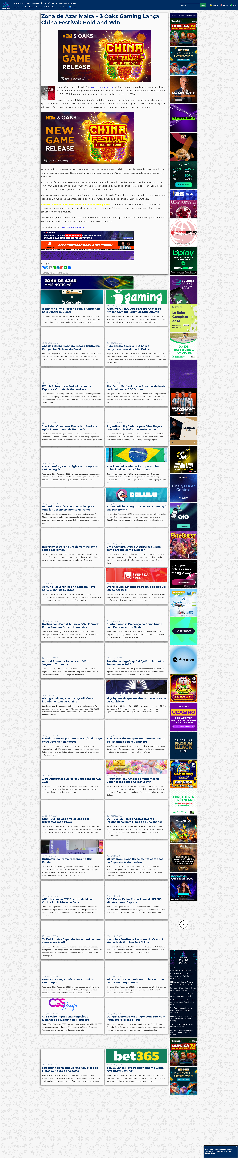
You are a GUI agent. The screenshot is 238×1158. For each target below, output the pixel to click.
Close (236, 1146)
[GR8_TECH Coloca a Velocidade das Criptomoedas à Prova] (72, 807)
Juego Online (18, 7)
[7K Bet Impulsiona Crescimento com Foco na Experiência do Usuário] (136, 847)
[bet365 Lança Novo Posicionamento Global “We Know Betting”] (136, 1056)
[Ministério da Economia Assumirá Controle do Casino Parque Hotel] (136, 968)
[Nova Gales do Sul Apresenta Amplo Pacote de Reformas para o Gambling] (136, 727)
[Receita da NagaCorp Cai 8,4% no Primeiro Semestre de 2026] (136, 650)
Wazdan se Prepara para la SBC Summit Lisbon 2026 (181, 1026)
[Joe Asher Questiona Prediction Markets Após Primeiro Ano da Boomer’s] (72, 415)
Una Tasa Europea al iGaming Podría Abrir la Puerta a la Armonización (181, 1010)
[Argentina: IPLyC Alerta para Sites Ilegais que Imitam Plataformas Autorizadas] (136, 415)
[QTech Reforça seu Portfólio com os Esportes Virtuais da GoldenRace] (72, 375)
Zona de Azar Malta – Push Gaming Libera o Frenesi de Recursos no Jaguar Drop (219, 1151)
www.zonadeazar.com (102, 87)
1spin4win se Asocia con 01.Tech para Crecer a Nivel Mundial (181, 995)
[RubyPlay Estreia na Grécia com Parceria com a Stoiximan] (72, 535)
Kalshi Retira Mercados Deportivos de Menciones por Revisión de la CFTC (182, 1002)
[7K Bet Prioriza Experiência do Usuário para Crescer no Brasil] (72, 928)
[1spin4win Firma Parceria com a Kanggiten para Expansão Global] (72, 297)
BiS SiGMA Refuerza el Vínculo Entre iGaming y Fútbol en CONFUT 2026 (181, 976)
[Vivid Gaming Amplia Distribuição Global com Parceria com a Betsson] (136, 535)
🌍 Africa (72, 7)
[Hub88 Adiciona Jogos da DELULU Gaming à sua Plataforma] (136, 495)
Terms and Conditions (21, 3)
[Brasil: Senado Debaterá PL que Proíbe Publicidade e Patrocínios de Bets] (136, 455)
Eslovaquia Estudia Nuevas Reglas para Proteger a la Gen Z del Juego (183, 989)
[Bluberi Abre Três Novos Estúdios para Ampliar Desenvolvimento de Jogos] (72, 495)
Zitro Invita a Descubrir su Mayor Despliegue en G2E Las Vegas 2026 (183, 969)
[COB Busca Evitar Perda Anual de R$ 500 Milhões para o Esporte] (136, 888)
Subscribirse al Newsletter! (183, 15)
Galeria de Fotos (50, 7)
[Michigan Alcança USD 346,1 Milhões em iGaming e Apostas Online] (72, 687)
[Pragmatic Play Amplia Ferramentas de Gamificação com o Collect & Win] (136, 767)
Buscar (203, 5)
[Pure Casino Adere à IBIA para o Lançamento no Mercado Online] (136, 334)
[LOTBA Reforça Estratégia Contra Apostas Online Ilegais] (72, 455)
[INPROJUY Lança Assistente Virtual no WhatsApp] (72, 968)
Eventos (39, 7)
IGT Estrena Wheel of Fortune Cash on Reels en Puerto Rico (181, 983)
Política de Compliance (67, 3)
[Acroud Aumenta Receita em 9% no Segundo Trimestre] (72, 650)
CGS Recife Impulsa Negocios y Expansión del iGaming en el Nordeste (181, 1032)
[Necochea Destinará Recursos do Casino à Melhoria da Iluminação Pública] (136, 928)
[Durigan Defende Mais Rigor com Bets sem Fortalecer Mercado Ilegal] (136, 1005)
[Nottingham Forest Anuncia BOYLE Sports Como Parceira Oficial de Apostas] (72, 612)
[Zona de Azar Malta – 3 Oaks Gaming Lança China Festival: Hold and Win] (104, 56)
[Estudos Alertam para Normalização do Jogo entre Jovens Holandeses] (72, 727)
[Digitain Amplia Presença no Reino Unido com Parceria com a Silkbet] (136, 612)
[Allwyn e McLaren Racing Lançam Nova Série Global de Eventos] (72, 575)
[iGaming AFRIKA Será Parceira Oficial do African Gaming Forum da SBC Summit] (136, 297)
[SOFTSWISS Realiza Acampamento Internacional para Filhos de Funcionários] (136, 807)
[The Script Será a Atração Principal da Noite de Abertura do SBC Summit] (136, 375)
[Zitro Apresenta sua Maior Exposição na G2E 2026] (72, 767)
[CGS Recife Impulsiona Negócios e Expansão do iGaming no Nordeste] (72, 1005)
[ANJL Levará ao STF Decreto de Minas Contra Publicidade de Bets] (72, 888)
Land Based (29, 7)
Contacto (35, 3)
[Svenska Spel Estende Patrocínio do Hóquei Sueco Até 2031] (136, 575)
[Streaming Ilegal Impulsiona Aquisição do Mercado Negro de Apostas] (72, 1056)
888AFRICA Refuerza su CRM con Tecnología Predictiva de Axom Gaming (183, 1018)
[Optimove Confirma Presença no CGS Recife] (72, 847)
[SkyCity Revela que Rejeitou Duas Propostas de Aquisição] (136, 687)
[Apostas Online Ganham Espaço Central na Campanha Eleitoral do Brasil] (72, 334)
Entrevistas (63, 7)
